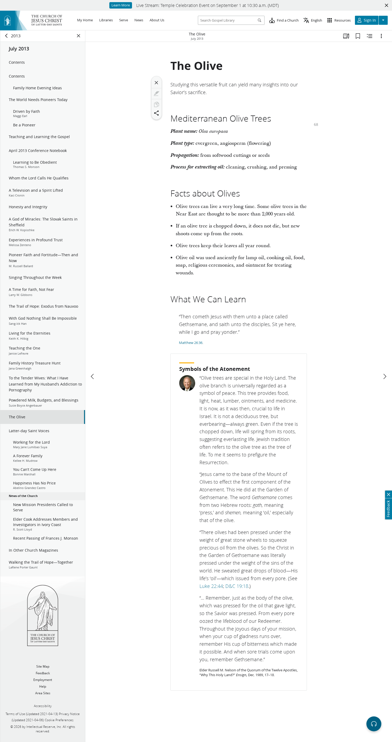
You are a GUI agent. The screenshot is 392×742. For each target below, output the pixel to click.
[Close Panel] (78, 35)
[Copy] (156, 104)
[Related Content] (369, 36)
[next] (384, 376)
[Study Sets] (346, 36)
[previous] (92, 376)
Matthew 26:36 (190, 342)
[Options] (381, 36)
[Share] (156, 113)
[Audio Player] (373, 723)
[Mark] (156, 93)
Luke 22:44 (211, 586)
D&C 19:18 (236, 586)
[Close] (156, 82)
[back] (6, 35)
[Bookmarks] (358, 36)
